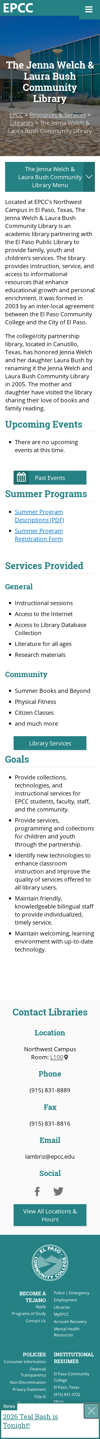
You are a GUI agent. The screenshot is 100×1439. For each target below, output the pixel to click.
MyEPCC (61, 1314)
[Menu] (89, 9)
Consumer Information (25, 1361)
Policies (34, 1354)
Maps (59, 1401)
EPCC (16, 115)
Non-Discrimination (28, 1382)
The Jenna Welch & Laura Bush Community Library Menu (50, 177)
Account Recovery (70, 1321)
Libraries (21, 123)
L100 (56, 1057)
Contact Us (36, 1321)
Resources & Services (57, 115)
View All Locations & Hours (50, 1215)
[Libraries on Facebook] (39, 1193)
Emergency (79, 1293)
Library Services (50, 743)
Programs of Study (29, 1313)
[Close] (91, 1411)
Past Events (50, 478)
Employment (65, 1300)
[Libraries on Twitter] (60, 1193)
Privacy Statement (29, 1389)
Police (59, 1293)
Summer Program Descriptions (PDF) (39, 516)
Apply (41, 1306)
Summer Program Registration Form (39, 535)
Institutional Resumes (74, 1358)
